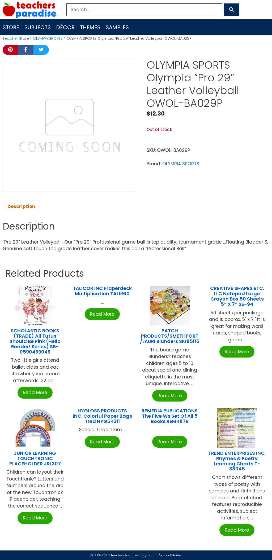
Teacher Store (16, 38)
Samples (117, 27)
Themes (90, 27)
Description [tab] (21, 206)
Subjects (37, 27)
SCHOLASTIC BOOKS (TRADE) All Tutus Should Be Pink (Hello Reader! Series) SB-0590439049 (35, 341)
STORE (11, 27)
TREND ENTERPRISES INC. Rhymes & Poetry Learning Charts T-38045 (237, 461)
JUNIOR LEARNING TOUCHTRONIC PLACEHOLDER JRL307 (35, 458)
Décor (65, 27)
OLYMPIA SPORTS (48, 38)
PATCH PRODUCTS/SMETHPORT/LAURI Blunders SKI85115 (169, 336)
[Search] (231, 9)
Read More (35, 392)
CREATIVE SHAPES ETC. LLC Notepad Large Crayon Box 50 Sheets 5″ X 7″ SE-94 (237, 296)
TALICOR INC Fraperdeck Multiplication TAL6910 (102, 291)
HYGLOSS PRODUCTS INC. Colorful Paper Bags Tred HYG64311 (102, 416)
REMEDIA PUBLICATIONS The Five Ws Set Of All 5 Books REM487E (170, 416)
